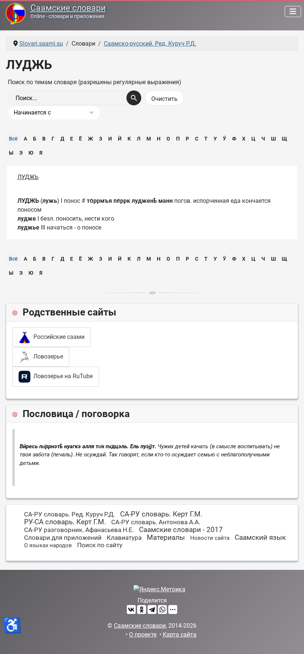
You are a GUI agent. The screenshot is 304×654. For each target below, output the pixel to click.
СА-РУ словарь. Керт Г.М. (161, 514)
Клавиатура (124, 537)
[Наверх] (291, 640)
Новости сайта (209, 538)
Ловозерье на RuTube (61, 376)
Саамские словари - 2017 (181, 529)
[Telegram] (152, 609)
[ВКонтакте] (131, 609)
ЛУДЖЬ (28, 177)
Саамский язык (260, 537)
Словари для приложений (63, 537)
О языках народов (48, 545)
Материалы (166, 537)
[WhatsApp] (162, 609)
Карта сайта (179, 634)
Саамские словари (68, 8)
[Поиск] (133, 97)
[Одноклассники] (141, 609)
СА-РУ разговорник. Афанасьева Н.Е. (79, 530)
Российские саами (57, 336)
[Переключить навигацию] (293, 11)
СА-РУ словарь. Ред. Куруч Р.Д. (69, 514)
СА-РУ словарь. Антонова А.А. (155, 522)
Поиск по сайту (99, 545)
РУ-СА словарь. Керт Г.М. (65, 522)
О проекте (142, 634)
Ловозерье (46, 356)
